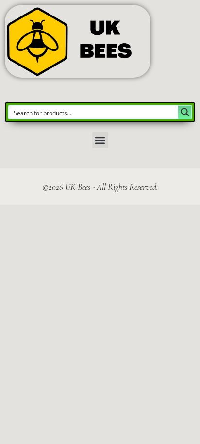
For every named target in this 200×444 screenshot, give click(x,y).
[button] (100, 140)
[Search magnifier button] (185, 112)
